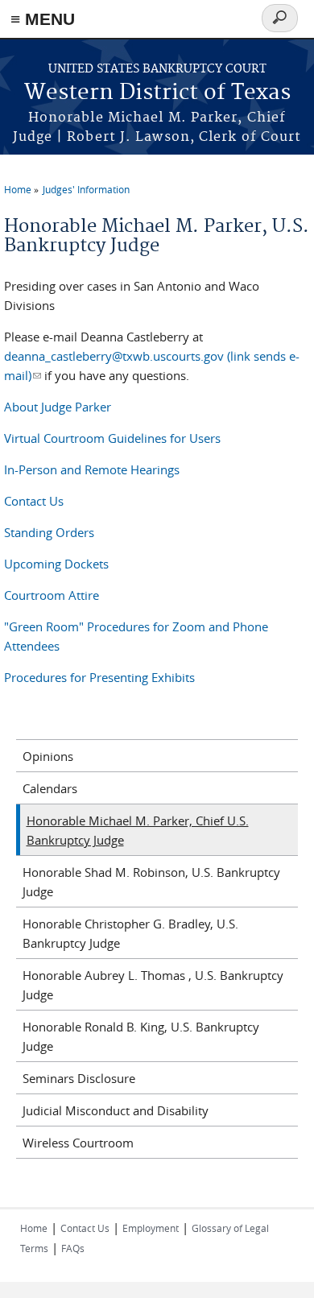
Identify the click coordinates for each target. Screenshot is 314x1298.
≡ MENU (42, 19)
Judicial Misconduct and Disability (116, 1110)
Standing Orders (49, 532)
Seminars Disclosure (79, 1078)
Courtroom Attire (51, 595)
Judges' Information (86, 189)
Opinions (48, 756)
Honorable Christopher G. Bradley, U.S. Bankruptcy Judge (130, 933)
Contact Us (34, 501)
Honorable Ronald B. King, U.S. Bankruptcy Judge (141, 1036)
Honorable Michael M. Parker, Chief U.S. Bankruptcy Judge (138, 830)
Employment (150, 1228)
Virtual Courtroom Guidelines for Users (112, 438)
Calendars (50, 788)
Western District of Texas (157, 93)
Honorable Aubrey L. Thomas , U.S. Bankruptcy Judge (153, 984)
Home (17, 189)
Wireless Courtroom (78, 1143)
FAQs (73, 1248)
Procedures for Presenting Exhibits (99, 677)
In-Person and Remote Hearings (92, 469)
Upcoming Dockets (56, 564)
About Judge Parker (57, 407)
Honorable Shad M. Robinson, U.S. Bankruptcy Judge (151, 881)
